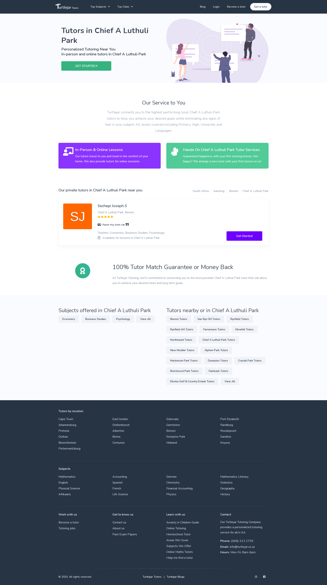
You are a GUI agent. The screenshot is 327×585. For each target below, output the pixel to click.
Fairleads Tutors (218, 371)
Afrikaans (64, 494)
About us (118, 528)
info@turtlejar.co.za (242, 547)
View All (145, 319)
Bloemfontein (67, 443)
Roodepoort (228, 431)
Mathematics (67, 477)
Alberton (118, 431)
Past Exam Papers (124, 534)
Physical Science (69, 488)
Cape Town (65, 419)
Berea (116, 437)
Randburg (226, 425)
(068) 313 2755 (242, 541)
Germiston (173, 425)
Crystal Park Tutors (250, 360)
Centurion (118, 443)
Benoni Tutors (178, 319)
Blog (203, 7)
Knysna (225, 443)
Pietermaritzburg (69, 448)
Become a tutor (236, 7)
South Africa (201, 191)
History (225, 494)
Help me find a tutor (179, 558)
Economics (68, 319)
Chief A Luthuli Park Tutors (218, 340)
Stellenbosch (121, 425)
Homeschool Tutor (178, 534)
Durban (63, 437)
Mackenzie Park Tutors (184, 360)
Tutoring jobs (67, 528)
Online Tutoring (176, 528)
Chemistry (173, 483)
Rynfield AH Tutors (181, 329)
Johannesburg (67, 425)
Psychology (123, 319)
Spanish (117, 483)
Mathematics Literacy (234, 477)
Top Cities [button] (123, 7)
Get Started (244, 236)
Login (216, 7)
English (63, 483)
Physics (171, 494)
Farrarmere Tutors (214, 329)
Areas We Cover (177, 540)
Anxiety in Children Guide (182, 522)
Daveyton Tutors (218, 360)
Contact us (119, 522)
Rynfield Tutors (239, 319)
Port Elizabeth (229, 419)
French (116, 488)
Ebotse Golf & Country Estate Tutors (192, 381)
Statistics (226, 483)
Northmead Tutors (181, 340)
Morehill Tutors (244, 329)
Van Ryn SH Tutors (208, 319)
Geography (227, 488)
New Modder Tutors (182, 350)
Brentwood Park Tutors (184, 371)
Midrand (171, 443)
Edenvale (172, 419)
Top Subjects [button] (98, 7)
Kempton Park (175, 437)
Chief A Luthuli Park (256, 191)
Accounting (119, 477)
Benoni (233, 191)
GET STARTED (85, 66)
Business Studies (95, 319)
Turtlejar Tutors (152, 577)
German (171, 477)
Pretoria (63, 431)
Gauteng (218, 191)
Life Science (120, 494)
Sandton (225, 437)
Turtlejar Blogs (176, 577)
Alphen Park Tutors (216, 350)
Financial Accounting (179, 488)
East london (120, 419)
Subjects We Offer (178, 546)
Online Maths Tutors (179, 552)
